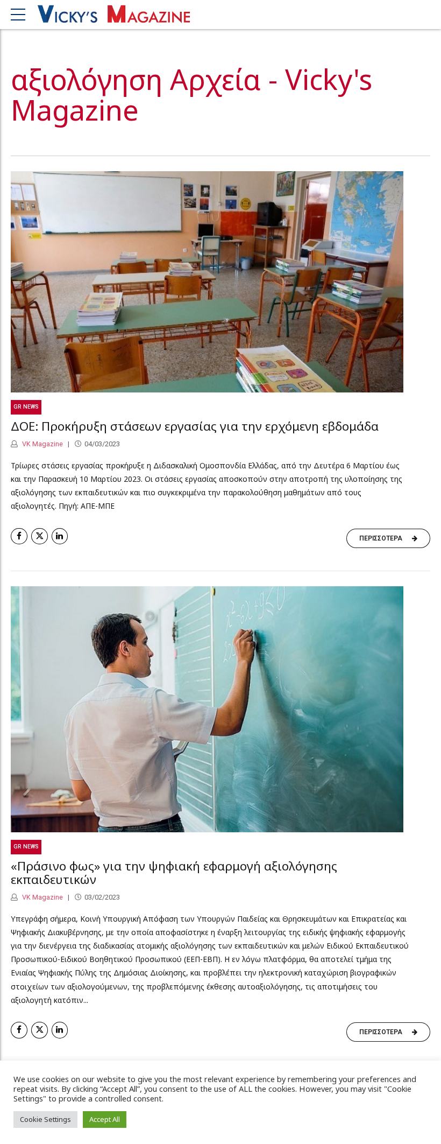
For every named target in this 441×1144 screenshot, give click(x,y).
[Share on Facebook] (19, 536)
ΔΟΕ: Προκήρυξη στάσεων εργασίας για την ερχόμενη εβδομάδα (195, 426)
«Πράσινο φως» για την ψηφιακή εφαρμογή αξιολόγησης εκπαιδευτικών (174, 873)
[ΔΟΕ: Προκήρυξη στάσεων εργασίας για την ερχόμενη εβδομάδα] (220, 281)
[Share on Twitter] (39, 536)
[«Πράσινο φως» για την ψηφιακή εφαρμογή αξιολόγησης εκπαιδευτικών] (220, 709)
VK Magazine (41, 444)
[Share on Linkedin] (60, 536)
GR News (26, 407)
